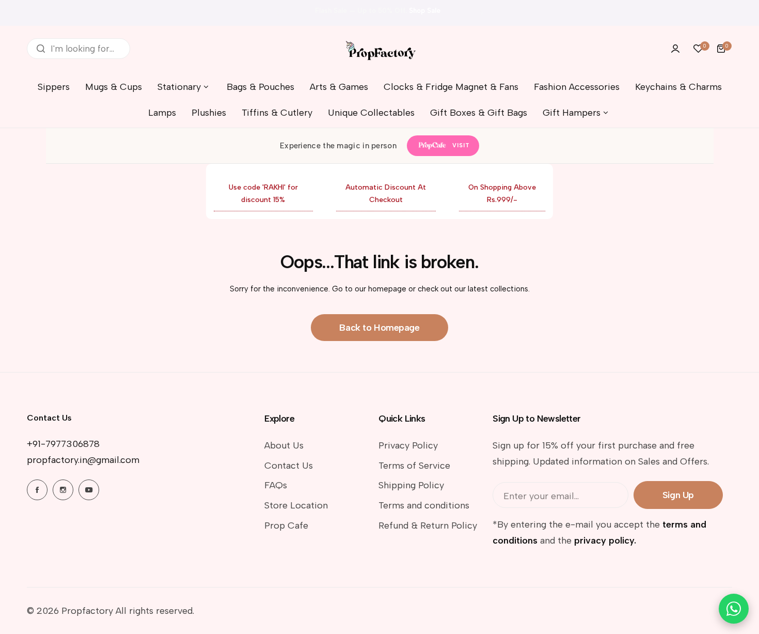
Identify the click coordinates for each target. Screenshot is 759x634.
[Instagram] (63, 490)
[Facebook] (37, 490)
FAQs (275, 485)
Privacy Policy (408, 445)
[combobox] (78, 48)
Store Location (296, 505)
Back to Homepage (379, 327)
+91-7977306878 (63, 444)
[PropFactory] (379, 48)
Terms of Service (414, 465)
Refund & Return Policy (427, 525)
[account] (675, 48)
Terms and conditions (423, 505)
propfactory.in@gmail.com (83, 460)
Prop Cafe (286, 525)
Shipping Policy (411, 485)
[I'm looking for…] (40, 48)
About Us (284, 445)
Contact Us (288, 465)
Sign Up (678, 495)
